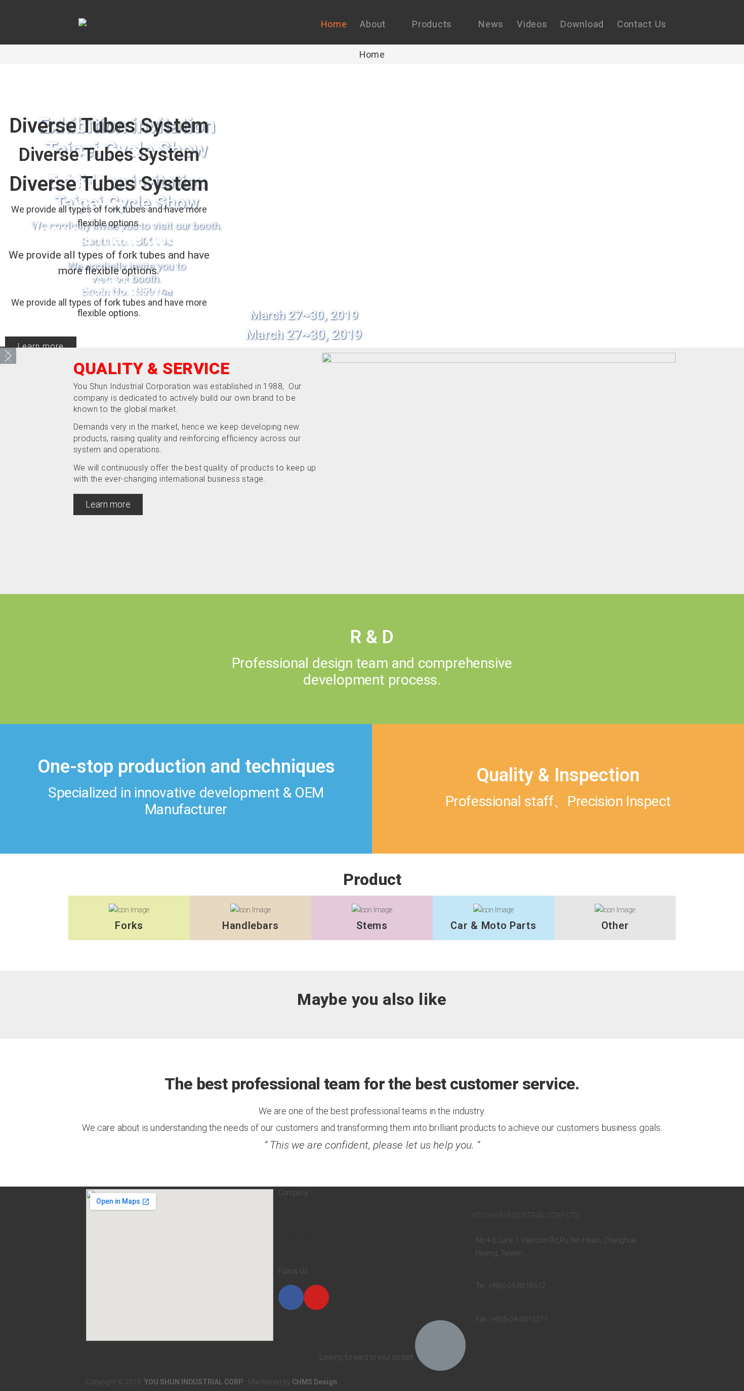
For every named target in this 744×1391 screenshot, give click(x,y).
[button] (8, 356)
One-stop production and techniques (186, 766)
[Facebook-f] (291, 1297)
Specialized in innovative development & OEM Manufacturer (186, 801)
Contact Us (390, 1334)
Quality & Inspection (558, 775)
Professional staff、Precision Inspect (558, 801)
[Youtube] (316, 1297)
